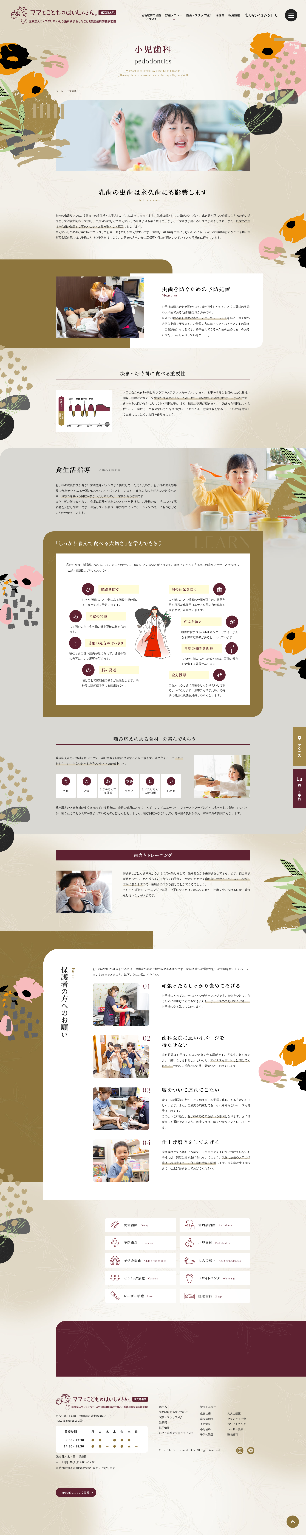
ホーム (163, 1406)
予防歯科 (205, 1423)
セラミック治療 (236, 1418)
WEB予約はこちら (227, 1354)
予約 (299, 792)
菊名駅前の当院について (151, 17)
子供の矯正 (206, 1434)
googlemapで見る (75, 1492)
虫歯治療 (205, 1413)
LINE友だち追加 (176, 1354)
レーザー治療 (235, 1429)
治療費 (220, 15)
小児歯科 (205, 1429)
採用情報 (234, 15)
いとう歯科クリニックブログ (176, 1432)
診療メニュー (173, 15)
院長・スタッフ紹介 (199, 15)
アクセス (299, 750)
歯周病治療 (206, 1418)
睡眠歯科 (232, 1434)
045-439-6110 (263, 15)
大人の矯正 (234, 1413)
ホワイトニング (236, 1423)
